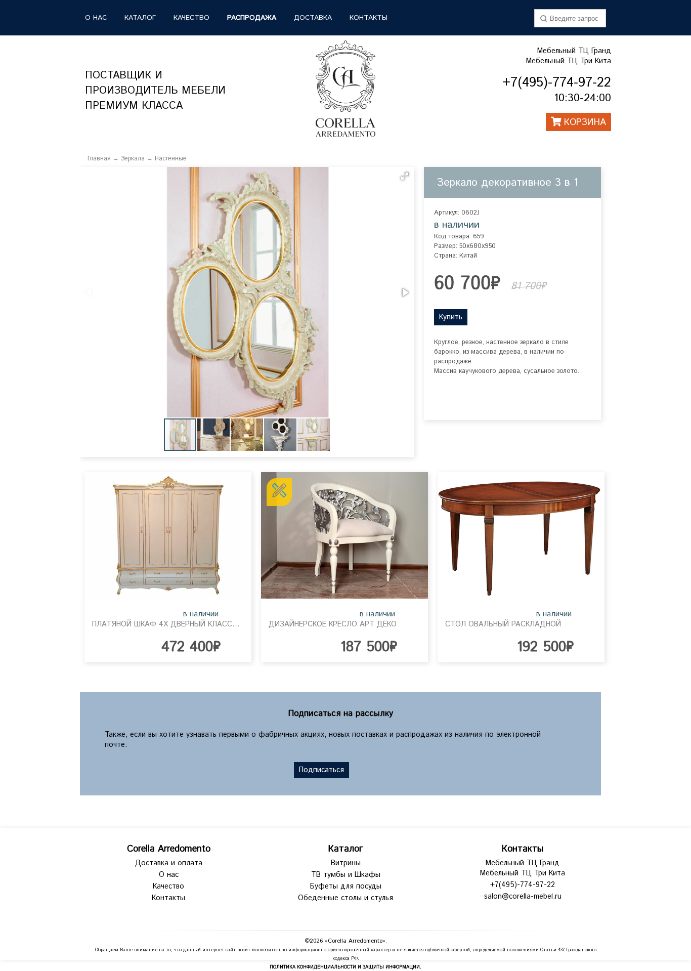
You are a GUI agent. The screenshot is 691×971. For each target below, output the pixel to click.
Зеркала (133, 158)
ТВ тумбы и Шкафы (345, 875)
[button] (405, 176)
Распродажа (251, 18)
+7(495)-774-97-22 (522, 885)
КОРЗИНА (583, 122)
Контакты (368, 18)
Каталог (345, 849)
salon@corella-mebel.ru (523, 897)
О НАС (96, 18)
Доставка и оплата (168, 863)
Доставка (313, 18)
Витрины (346, 863)
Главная (99, 158)
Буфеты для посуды (345, 886)
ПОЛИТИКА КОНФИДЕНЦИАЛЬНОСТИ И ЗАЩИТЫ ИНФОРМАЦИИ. (345, 967)
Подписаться (321, 770)
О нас (169, 875)
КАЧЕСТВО (191, 18)
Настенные (171, 158)
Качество (168, 886)
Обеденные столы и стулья (345, 898)
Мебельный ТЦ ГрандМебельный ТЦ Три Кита (568, 56)
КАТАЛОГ (140, 18)
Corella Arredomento (168, 849)
